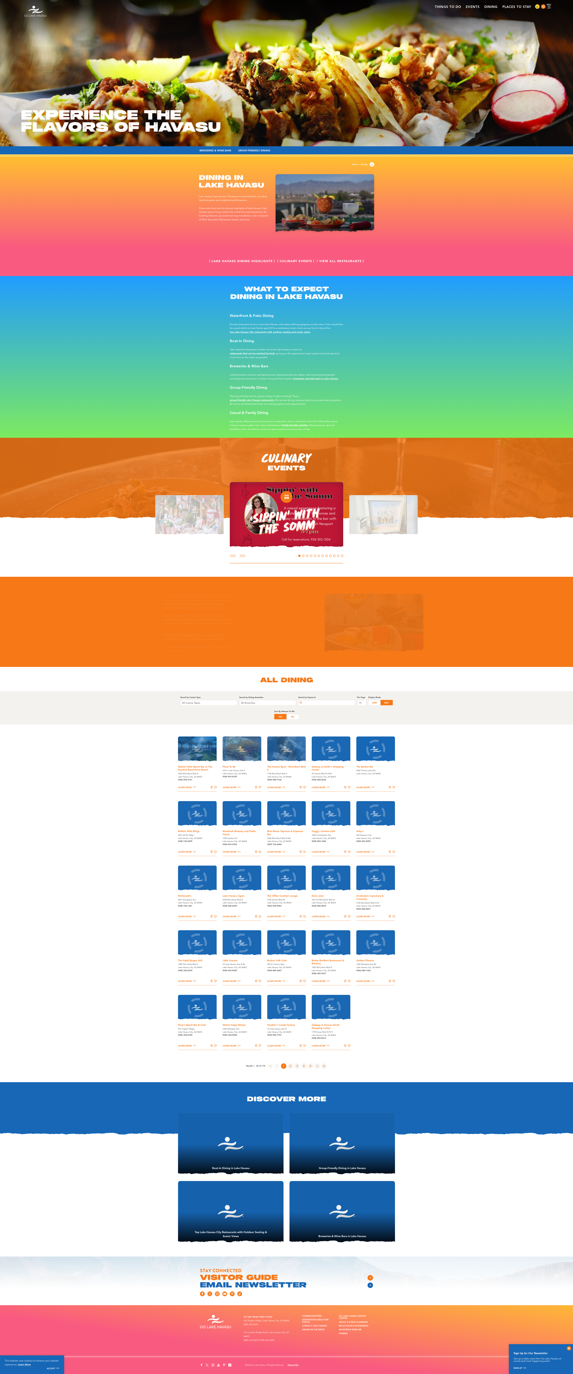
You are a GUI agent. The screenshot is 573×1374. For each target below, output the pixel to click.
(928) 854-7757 (274, 1035)
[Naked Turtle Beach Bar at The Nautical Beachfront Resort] (197, 749)
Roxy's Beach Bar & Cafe (192, 1025)
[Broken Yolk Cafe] (286, 943)
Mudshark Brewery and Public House (239, 833)
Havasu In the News (313, 1329)
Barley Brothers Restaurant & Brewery (328, 962)
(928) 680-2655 (230, 906)
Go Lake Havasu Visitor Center (352, 1317)
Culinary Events (296, 261)
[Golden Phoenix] (375, 943)
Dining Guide (221, 635)
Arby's (359, 831)
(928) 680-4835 (319, 906)
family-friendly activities (295, 425)
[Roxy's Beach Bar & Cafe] (197, 1008)
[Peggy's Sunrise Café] (331, 814)
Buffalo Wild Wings (189, 831)
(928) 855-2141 (185, 779)
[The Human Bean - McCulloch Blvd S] (286, 749)
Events (473, 7)
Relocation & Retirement (353, 1326)
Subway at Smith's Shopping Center (328, 768)
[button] (173, 515)
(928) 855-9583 (274, 906)
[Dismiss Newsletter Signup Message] (569, 1348)
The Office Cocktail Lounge (282, 895)
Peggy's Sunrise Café (323, 831)
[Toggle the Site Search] (543, 6)
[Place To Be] (242, 749)
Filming (343, 1333)
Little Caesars (230, 960)
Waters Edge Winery (234, 1025)
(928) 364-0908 (230, 1035)
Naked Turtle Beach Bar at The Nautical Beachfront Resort (195, 768)
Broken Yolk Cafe (277, 960)
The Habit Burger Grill (190, 960)
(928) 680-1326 (363, 970)
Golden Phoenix (365, 960)
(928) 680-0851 (363, 909)
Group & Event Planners (353, 1322)
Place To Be (229, 766)
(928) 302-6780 (185, 1035)
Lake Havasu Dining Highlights (242, 261)
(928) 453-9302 (230, 844)
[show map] (211, 787)
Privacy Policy (293, 1365)
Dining (491, 7)
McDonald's (184, 895)
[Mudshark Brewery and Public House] (242, 814)
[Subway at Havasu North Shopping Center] (331, 1008)
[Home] (35, 6)
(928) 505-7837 (319, 973)
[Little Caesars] (242, 943)
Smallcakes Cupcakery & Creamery (370, 897)
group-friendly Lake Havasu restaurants (252, 400)
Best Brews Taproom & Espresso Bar (285, 833)
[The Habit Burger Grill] (197, 943)
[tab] (299, 556)
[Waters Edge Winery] (242, 1008)
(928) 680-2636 (319, 779)
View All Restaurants (340, 261)
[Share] (372, 164)
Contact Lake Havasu (314, 1326)
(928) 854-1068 (319, 841)
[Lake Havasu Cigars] (242, 878)
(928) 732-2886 (274, 844)
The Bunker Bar (364, 766)
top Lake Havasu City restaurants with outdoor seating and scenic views (270, 332)
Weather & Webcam (350, 1329)
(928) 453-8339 (230, 776)
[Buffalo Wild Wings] (197, 814)
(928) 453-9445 (230, 970)
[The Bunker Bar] (375, 749)
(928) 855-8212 (319, 1038)
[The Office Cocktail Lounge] (286, 878)
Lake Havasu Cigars (233, 895)
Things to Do (448, 7)
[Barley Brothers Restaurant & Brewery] (331, 943)
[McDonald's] (197, 878)
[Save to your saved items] (215, 787)
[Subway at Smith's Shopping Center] (331, 749)
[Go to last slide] (233, 555)
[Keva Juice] (331, 878)
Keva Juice (318, 895)
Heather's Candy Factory (281, 1025)
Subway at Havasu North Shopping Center (325, 1026)
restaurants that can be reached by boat (252, 353)
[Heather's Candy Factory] (286, 1008)
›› (324, 1066)
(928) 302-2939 (185, 970)
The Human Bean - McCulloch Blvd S (286, 768)
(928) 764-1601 (185, 906)
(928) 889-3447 (274, 970)
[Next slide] (243, 555)
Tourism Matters (312, 1316)
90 (537, 7)
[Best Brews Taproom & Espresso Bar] (286, 814)
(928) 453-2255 (363, 841)
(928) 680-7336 (274, 779)
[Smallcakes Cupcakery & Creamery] (375, 878)
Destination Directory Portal (315, 1321)
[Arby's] (375, 814)
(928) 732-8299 (185, 841)
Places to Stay (516, 7)
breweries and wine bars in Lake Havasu (315, 378)
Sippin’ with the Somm (286, 520)
